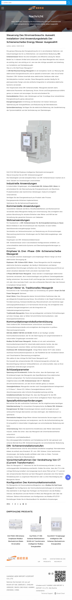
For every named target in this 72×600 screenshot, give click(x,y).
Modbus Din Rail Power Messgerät (19, 341)
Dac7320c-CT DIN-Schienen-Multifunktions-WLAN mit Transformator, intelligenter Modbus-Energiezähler (36, 541)
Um (39, 561)
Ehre (44, 559)
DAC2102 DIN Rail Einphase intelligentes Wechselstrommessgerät (30, 172)
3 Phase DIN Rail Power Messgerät (19, 274)
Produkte (47, 561)
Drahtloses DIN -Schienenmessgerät (20, 350)
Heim (13, 21)
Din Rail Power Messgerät (23, 68)
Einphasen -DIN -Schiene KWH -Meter (20, 262)
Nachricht (19, 21)
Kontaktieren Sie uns (57, 559)
